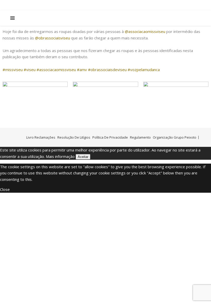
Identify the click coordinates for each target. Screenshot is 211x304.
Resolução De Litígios (73, 137)
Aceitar (83, 157)
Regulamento (140, 137)
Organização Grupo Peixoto (174, 137)
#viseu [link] (30, 69)
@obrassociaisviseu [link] (52, 37)
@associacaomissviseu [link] (145, 31)
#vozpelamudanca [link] (144, 69)
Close (5, 189)
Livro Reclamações (40, 137)
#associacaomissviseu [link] (56, 69)
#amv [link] (82, 69)
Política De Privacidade (110, 137)
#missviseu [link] (13, 69)
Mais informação (60, 156)
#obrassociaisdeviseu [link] (107, 69)
